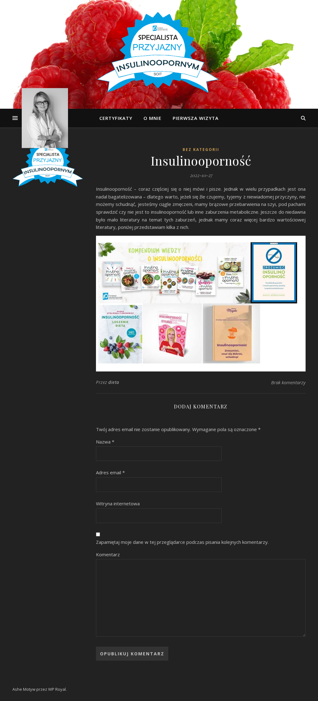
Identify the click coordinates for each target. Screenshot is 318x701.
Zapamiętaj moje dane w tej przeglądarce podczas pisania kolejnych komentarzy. (182, 542)
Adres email (110, 472)
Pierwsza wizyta (196, 118)
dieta (113, 382)
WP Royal (57, 689)
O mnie (152, 118)
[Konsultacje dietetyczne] (159, 54)
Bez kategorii (201, 149)
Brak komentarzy (288, 382)
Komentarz (108, 554)
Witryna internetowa (118, 503)
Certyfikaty (115, 118)
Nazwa (105, 442)
